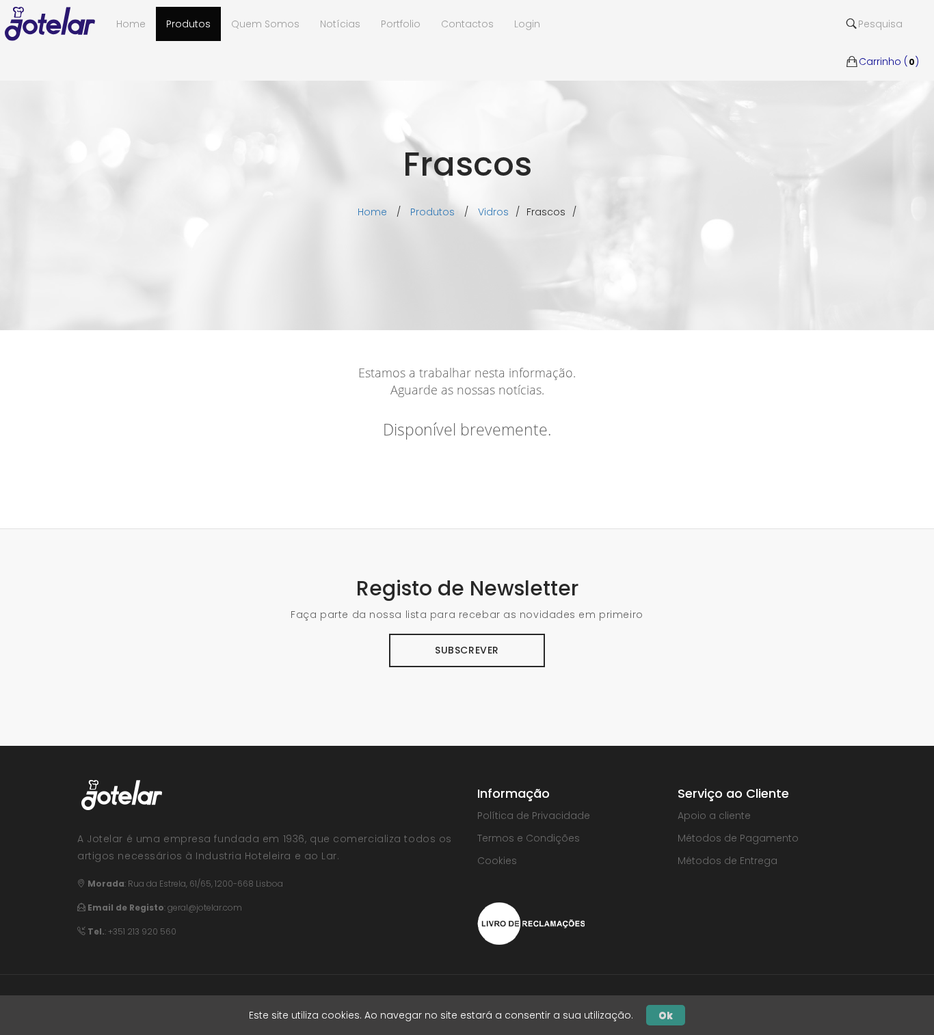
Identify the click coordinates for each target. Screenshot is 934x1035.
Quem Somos (265, 24)
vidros (493, 212)
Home (372, 212)
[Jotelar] (55, 24)
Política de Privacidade (533, 815)
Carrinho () (889, 41)
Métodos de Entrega (727, 861)
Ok (665, 1015)
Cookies (497, 861)
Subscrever (467, 650)
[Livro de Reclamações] (531, 922)
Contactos (467, 24)
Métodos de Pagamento (738, 838)
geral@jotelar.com (205, 907)
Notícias (340, 24)
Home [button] (131, 24)
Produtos (188, 24)
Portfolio (401, 24)
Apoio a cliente (714, 815)
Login (527, 24)
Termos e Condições (528, 838)
